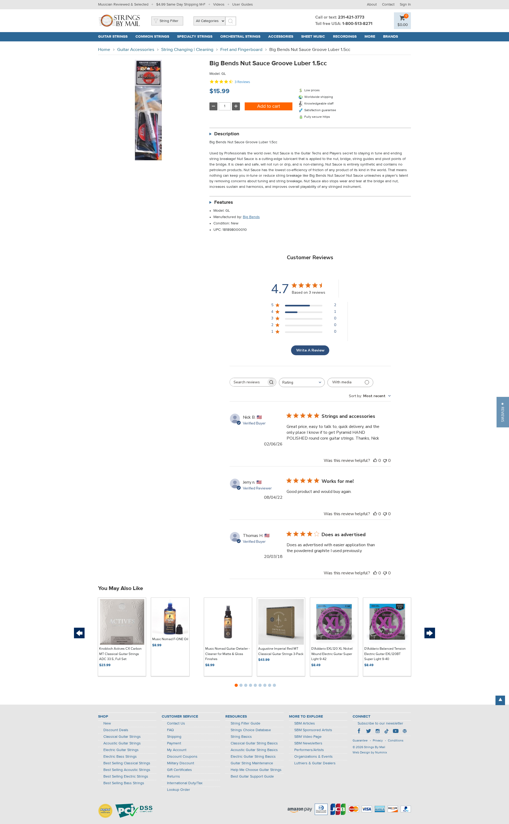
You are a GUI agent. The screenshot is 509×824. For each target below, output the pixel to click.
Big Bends (251, 217)
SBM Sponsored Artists (313, 730)
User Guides (242, 4)
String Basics (241, 737)
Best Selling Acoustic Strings (126, 770)
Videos (219, 4)
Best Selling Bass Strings (123, 783)
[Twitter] (368, 732)
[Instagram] (377, 732)
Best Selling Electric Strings (125, 776)
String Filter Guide (245, 723)
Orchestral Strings (240, 36)
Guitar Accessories (135, 49)
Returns (173, 776)
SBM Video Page (308, 737)
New (107, 723)
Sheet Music (313, 36)
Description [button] (226, 134)
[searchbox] (248, 382)
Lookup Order (178, 790)
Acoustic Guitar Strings (122, 743)
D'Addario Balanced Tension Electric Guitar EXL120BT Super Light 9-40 (385, 654)
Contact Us (176, 723)
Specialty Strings (194, 36)
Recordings (345, 36)
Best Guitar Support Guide (252, 776)
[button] (503, 412)
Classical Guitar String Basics (254, 743)
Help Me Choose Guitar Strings (256, 770)
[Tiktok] (386, 732)
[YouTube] (396, 732)
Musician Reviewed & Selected (123, 4)
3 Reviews (242, 82)
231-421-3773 (351, 17)
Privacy (378, 740)
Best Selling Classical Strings (126, 763)
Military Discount (180, 763)
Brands (390, 36)
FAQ (170, 730)
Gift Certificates (179, 770)
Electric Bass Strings (120, 756)
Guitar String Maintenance (252, 763)
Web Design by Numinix (370, 752)
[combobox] (302, 382)
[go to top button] (500, 700)
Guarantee (360, 740)
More (370, 36)
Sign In (405, 4)
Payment (174, 743)
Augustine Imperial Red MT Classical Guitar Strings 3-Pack (281, 651)
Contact (388, 4)
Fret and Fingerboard (241, 49)
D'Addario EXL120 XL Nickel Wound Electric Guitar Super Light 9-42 (332, 654)
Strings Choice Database (251, 730)
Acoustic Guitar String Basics (254, 750)
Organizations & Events (313, 756)
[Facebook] (359, 732)
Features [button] (223, 202)
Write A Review (310, 350)
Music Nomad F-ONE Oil (170, 639)
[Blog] (405, 732)
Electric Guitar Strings (121, 750)
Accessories (280, 36)
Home (104, 49)
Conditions (395, 740)
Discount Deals (115, 730)
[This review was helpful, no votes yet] (375, 460)
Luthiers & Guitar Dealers (315, 763)
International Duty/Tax (185, 783)
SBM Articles (304, 723)
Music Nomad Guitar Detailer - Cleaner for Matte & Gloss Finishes (227, 654)
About (372, 4)
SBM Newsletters (308, 743)
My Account (176, 750)
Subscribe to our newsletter (380, 723)
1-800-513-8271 (357, 24)
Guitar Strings (113, 36)
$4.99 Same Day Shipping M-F (180, 4)
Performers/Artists (309, 750)
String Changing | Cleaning (187, 49)
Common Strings (152, 36)
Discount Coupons (182, 756)
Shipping (174, 737)
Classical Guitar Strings (122, 737)
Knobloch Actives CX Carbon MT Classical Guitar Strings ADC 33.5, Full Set (120, 654)
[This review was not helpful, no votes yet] (385, 460)
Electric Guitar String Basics (253, 756)
